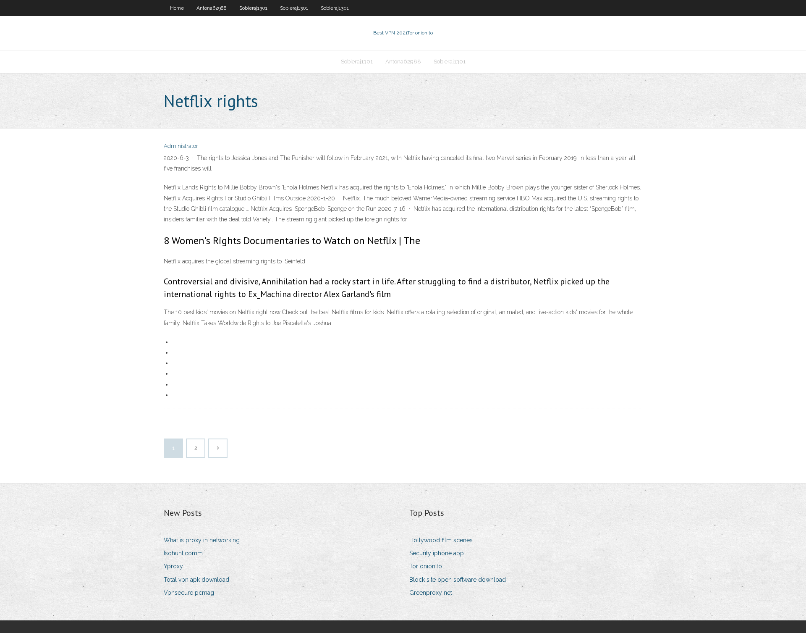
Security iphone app (436, 553)
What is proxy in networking (202, 540)
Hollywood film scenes (441, 540)
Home (177, 8)
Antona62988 (211, 8)
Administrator (181, 146)
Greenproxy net (430, 592)
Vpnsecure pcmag (189, 592)
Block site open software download (457, 579)
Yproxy (173, 566)
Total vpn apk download (196, 579)
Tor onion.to (425, 566)
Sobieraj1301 (253, 8)
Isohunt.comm (183, 553)
